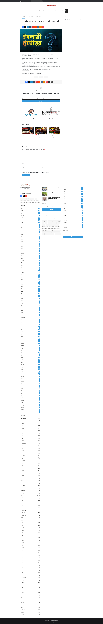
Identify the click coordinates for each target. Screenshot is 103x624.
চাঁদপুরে (21, 236)
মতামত (21, 366)
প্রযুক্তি (22, 307)
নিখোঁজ (21, 319)
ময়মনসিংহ (22, 234)
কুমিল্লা (21, 200)
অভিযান (21, 198)
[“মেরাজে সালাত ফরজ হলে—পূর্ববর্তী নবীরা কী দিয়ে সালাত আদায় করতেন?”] (28, 130)
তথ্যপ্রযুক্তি (22, 412)
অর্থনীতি (55, 10)
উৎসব (21, 395)
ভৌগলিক (22, 282)
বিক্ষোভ (22, 315)
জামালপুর (22, 263)
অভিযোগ (25, 198)
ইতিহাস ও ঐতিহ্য (23, 405)
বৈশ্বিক (22, 284)
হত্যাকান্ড (22, 303)
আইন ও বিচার (22, 333)
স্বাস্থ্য (21, 296)
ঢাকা (21, 220)
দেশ (21, 277)
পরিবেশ (22, 336)
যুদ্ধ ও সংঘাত (22, 407)
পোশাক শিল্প (22, 379)
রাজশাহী (22, 237)
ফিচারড (22, 402)
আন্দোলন (22, 310)
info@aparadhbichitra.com (26, 193)
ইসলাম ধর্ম (26, 16)
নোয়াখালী (22, 246)
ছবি (21, 355)
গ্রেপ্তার (25, 200)
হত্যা (35, 202)
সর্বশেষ (36, 10)
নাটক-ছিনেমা (22, 392)
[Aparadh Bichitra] (51, 5)
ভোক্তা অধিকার (23, 589)
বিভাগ (21, 339)
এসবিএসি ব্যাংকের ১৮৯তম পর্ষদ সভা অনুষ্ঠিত (53, 187)
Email (23, 167)
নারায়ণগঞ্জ (22, 239)
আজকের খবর (32, 198)
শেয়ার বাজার (22, 381)
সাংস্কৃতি (22, 390)
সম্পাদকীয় (22, 367)
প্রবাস (21, 385)
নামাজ (36, 77)
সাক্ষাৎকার (22, 371)
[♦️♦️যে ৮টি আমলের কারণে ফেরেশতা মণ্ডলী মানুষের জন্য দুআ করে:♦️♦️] (41, 130)
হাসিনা (38, 202)
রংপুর (21, 229)
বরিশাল (21, 224)
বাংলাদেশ (48, 10)
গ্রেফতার (28, 200)
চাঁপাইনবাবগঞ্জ (22, 253)
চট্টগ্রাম (31, 200)
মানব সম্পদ (22, 378)
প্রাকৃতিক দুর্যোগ (23, 317)
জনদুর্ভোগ (22, 281)
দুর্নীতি (34, 200)
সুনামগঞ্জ (22, 248)
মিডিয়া (21, 352)
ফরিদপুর (22, 404)
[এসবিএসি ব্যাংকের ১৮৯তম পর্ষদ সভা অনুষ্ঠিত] (44, 189)
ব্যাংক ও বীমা (22, 374)
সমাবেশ (22, 312)
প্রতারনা (22, 291)
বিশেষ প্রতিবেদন (23, 584)
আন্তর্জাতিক (22, 359)
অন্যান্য (22, 274)
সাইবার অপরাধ (22, 215)
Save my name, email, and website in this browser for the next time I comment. (36, 172)
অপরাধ (62, 10)
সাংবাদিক (30, 202)
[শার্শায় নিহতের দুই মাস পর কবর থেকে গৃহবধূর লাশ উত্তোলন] (44, 194)
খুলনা (21, 250)
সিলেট (21, 227)
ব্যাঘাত (41, 77)
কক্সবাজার (22, 241)
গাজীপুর (22, 231)
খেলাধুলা (22, 388)
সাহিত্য (22, 322)
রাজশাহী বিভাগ (23, 348)
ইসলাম (66, 10)
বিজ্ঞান (21, 320)
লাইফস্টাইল (22, 409)
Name (23, 163)
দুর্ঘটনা (21, 338)
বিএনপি (21, 202)
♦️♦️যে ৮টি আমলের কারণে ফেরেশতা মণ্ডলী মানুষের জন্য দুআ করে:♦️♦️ (41, 135)
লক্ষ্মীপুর (21, 243)
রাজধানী (22, 279)
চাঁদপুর (21, 255)
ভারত (24, 202)
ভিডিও (21, 354)
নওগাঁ (21, 324)
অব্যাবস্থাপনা (22, 212)
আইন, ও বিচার (22, 364)
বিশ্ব (51, 10)
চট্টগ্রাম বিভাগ (22, 341)
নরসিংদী (22, 327)
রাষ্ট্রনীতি (43, 10)
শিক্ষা (21, 295)
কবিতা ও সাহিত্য (23, 393)
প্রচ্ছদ (21, 314)
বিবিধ (21, 350)
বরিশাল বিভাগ (22, 345)
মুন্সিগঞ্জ (21, 267)
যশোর (21, 269)
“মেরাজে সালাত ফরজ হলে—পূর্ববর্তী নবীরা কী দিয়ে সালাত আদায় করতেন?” (27, 135)
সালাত (46, 77)
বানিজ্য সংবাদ (22, 376)
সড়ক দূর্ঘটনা (22, 400)
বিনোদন (22, 386)
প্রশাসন (22, 331)
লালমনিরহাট (22, 260)
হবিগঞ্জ (21, 244)
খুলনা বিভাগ (22, 347)
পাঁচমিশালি (22, 300)
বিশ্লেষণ (22, 369)
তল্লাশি (22, 308)
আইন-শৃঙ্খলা (22, 334)
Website (43, 167)
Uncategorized (23, 326)
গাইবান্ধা (22, 225)
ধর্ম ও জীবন (22, 272)
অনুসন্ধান (22, 288)
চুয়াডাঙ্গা (22, 258)
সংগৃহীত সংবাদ (22, 612)
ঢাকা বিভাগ (22, 343)
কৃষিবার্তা (23, 428)
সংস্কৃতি (59, 10)
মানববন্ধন (22, 298)
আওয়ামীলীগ (28, 198)
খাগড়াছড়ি (22, 265)
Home (23, 16)
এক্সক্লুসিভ (22, 210)
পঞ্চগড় (21, 232)
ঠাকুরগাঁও (22, 262)
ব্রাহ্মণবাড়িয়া (22, 251)
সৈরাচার (33, 202)
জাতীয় (21, 329)
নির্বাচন (21, 293)
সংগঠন (21, 289)
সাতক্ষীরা (22, 256)
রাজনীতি (39, 10)
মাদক (26, 202)
